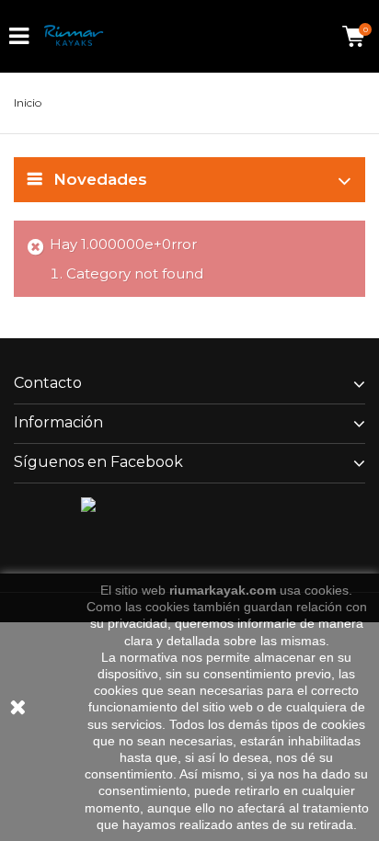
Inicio (27, 102)
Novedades (100, 179)
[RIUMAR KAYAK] (73, 36)
